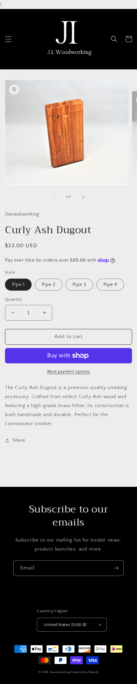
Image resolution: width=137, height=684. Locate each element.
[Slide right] (83, 197)
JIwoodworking (60, 672)
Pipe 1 (18, 284)
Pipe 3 (79, 284)
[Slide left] (54, 197)
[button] (8, 39)
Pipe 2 (49, 284)
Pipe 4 (110, 284)
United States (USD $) (65, 624)
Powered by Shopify (84, 672)
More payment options (68, 371)
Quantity (13, 299)
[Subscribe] (116, 568)
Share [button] (19, 440)
